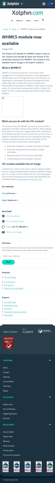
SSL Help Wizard (12, 216)
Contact (36, 21)
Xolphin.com (8, 404)
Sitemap (6, 377)
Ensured (6, 418)
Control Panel (8, 381)
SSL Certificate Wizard (15, 221)
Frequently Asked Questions (15, 312)
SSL (12, 21)
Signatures (19, 21)
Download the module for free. (30, 179)
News (14, 29)
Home (5, 29)
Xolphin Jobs (8, 436)
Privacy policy (8, 450)
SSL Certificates (10, 277)
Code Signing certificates (13, 288)
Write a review (8, 445)
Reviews (6, 441)
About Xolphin (8, 432)
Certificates (8, 193)
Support (28, 21)
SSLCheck (8, 308)
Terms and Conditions (11, 455)
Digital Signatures (11, 305)
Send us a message (14, 232)
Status (5, 390)
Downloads (8, 315)
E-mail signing (9, 282)
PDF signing (8, 285)
